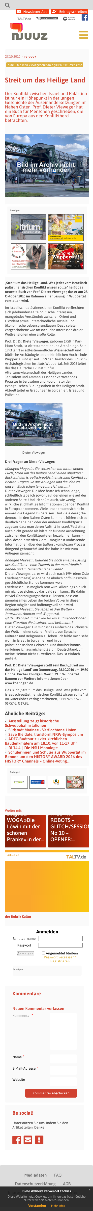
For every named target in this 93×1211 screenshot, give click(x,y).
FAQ (58, 1175)
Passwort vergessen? (60, 957)
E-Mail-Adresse (25, 1068)
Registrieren (60, 961)
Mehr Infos (58, 1206)
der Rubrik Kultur (18, 917)
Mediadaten (35, 1175)
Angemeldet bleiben (62, 953)
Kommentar (22, 1015)
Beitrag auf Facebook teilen (16, 1139)
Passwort (24, 945)
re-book (30, 56)
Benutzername (24, 939)
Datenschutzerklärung (35, 1183)
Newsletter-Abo (35, 12)
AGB (67, 1183)
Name (18, 1056)
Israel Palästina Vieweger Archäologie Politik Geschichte (44, 65)
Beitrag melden (39, 1139)
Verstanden (37, 1206)
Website (18, 1079)
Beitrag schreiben (73, 12)
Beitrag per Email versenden (28, 1139)
